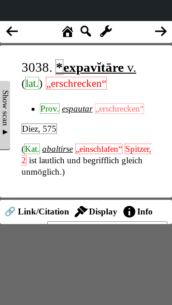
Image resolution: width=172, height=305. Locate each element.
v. (96, 67)
